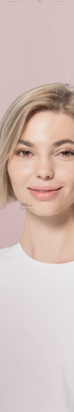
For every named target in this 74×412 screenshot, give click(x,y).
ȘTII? (59, 1)
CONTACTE (62, 1)
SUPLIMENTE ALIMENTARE (15, 1)
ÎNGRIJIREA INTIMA (9, 1)
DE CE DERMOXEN (19, 1)
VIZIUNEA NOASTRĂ (56, 1)
